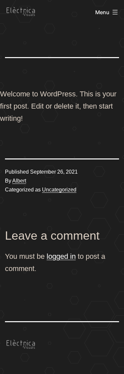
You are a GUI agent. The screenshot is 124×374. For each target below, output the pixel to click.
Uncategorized (59, 189)
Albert (19, 181)
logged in (61, 256)
